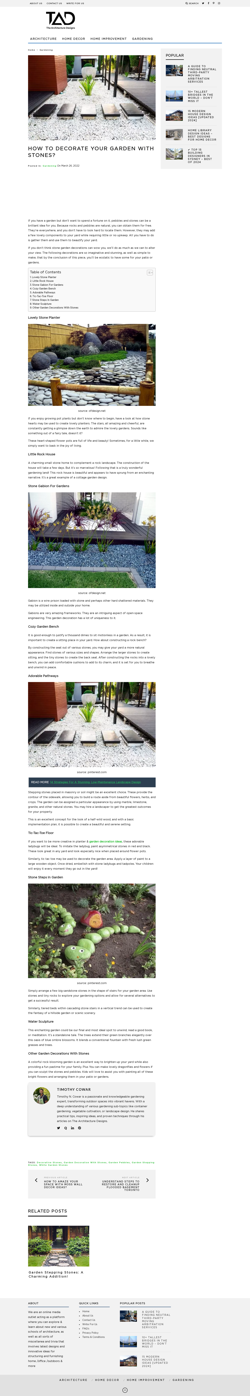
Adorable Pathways (43, 292)
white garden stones (53, 1165)
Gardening (142, 39)
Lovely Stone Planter (44, 277)
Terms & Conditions (93, 1337)
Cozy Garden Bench (44, 289)
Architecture (43, 39)
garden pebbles (119, 1163)
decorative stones (49, 1163)
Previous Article (56, 1177)
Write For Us (75, 3)
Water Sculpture (42, 304)
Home (31, 50)
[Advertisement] (160, 20)
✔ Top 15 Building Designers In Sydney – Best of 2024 (200, 156)
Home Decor (73, 39)
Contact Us (54, 3)
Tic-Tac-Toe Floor (42, 296)
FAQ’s (85, 1329)
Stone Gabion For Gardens (47, 285)
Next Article (131, 1177)
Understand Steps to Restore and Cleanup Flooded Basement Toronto (121, 1185)
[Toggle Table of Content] (148, 272)
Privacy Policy (90, 1333)
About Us (36, 3)
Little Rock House (43, 281)
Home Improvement (108, 39)
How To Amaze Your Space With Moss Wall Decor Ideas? (63, 1184)
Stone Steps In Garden (45, 300)
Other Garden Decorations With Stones (55, 308)
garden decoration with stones (85, 1163)
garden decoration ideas (105, 841)
